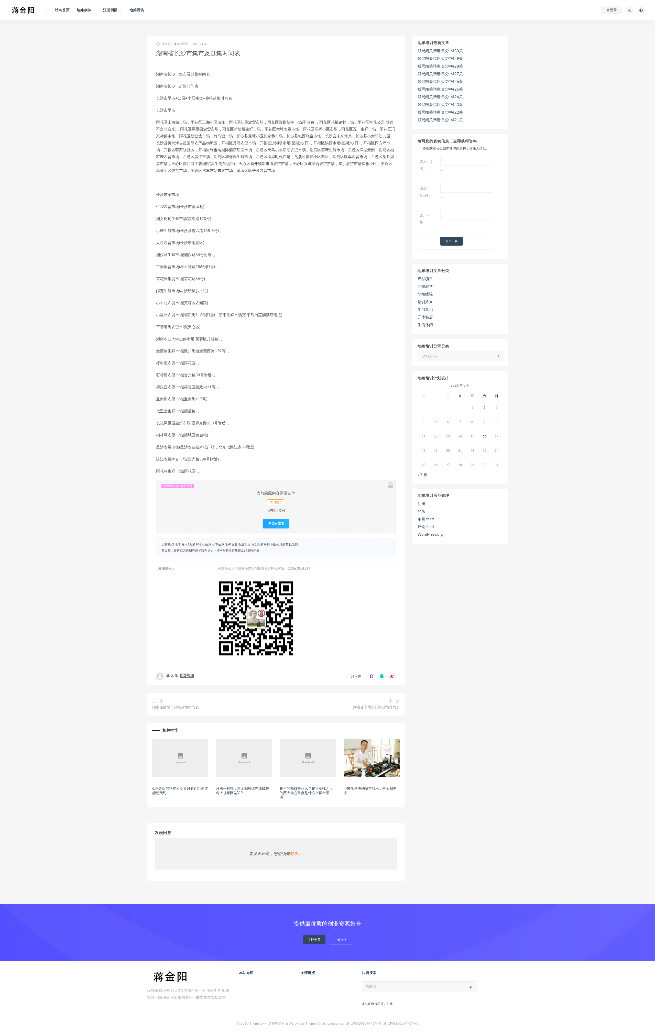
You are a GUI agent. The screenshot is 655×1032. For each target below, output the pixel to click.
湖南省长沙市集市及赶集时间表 (237, 550)
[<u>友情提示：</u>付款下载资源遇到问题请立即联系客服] (305, 618)
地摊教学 (425, 287)
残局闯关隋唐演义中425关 (440, 89)
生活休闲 (425, 325)
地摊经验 (183, 43)
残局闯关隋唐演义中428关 (440, 66)
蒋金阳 (166, 43)
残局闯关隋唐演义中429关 (440, 59)
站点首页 (62, 10)
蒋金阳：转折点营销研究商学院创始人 (187, 550)
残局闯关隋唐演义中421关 (440, 120)
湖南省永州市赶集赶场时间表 (376, 707)
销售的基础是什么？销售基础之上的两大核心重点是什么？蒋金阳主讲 (306, 793)
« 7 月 (422, 475)
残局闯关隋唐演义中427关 (440, 74)
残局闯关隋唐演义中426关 (440, 82)
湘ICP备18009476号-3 (363, 1023)
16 (484, 436)
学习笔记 (425, 310)
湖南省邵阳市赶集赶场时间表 (175, 707)
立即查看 (314, 939)
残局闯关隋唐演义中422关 (440, 112)
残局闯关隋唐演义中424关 (440, 97)
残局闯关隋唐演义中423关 (440, 105)
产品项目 (425, 279)
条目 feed (426, 519)
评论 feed (426, 527)
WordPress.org (430, 534)
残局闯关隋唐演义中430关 (440, 51)
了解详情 (340, 939)
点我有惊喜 (276, 1023)
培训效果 (425, 302)
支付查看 (277, 523)
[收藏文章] (371, 676)
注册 (421, 504)
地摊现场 (136, 10)
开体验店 (425, 317)
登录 (294, 854)
